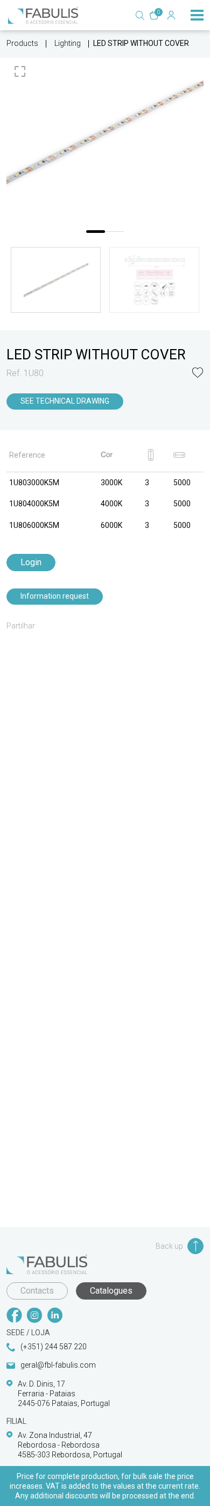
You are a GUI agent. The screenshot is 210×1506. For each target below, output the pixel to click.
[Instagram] (34, 1316)
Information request (54, 596)
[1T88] (105, 132)
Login (30, 562)
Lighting (67, 43)
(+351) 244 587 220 (53, 1346)
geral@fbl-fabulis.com (58, 1365)
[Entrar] (171, 15)
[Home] (43, 15)
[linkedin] (54, 1316)
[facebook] (14, 1316)
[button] (198, 373)
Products (22, 43)
